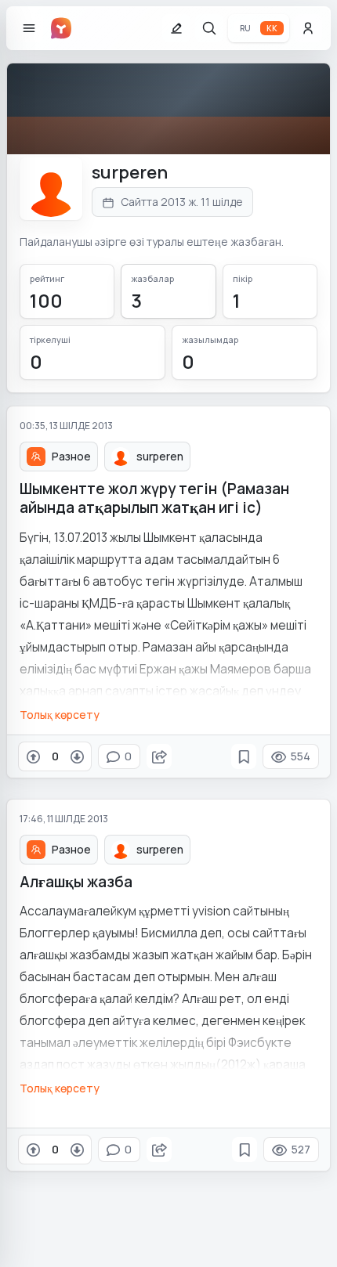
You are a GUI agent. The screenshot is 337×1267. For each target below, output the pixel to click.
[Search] (209, 28)
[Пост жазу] (176, 28)
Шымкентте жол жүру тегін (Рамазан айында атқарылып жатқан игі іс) (154, 498)
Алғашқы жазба (76, 881)
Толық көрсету (60, 714)
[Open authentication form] (308, 28)
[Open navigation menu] (29, 28)
